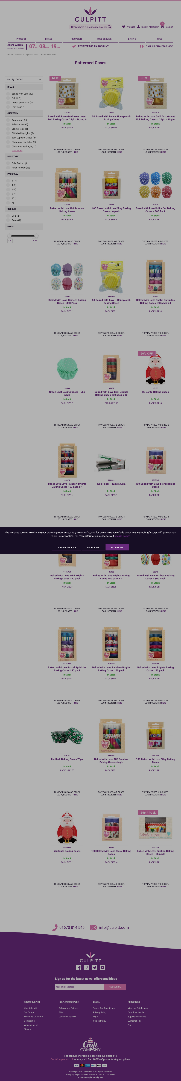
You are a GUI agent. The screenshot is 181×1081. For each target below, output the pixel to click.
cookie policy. (122, 536)
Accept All (117, 547)
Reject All (93, 547)
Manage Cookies (67, 547)
